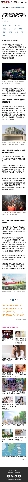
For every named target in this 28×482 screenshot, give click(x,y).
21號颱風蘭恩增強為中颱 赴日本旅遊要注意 (14, 456)
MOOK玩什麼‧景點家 (7, 7)
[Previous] (10, 300)
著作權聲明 (10, 472)
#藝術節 (16, 32)
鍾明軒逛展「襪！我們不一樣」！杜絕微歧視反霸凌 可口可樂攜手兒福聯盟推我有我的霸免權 (14, 393)
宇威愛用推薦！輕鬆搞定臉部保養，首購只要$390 (7, 406)
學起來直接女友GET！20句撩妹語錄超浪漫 (20, 374)
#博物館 (4, 29)
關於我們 (10, 470)
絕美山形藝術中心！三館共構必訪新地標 (13, 425)
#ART (9, 25)
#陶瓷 (21, 32)
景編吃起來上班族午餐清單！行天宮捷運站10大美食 (13, 309)
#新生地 (4, 32)
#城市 (9, 29)
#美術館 (10, 32)
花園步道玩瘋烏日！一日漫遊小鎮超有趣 (13, 306)
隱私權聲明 (17, 472)
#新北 (14, 29)
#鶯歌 (4, 35)
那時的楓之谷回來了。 (10, 312)
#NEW (19, 25)
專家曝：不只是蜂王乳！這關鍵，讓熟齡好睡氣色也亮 (20, 340)
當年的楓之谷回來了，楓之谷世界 (13, 315)
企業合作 (17, 470)
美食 (8, 21)
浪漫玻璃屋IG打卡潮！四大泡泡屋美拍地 (7, 439)
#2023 (4, 25)
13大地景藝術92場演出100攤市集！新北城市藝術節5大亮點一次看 (19, 7)
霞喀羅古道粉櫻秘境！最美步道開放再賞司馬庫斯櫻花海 (7, 374)
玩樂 (2, 21)
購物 (5, 21)
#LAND (14, 25)
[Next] (18, 300)
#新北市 (20, 29)
